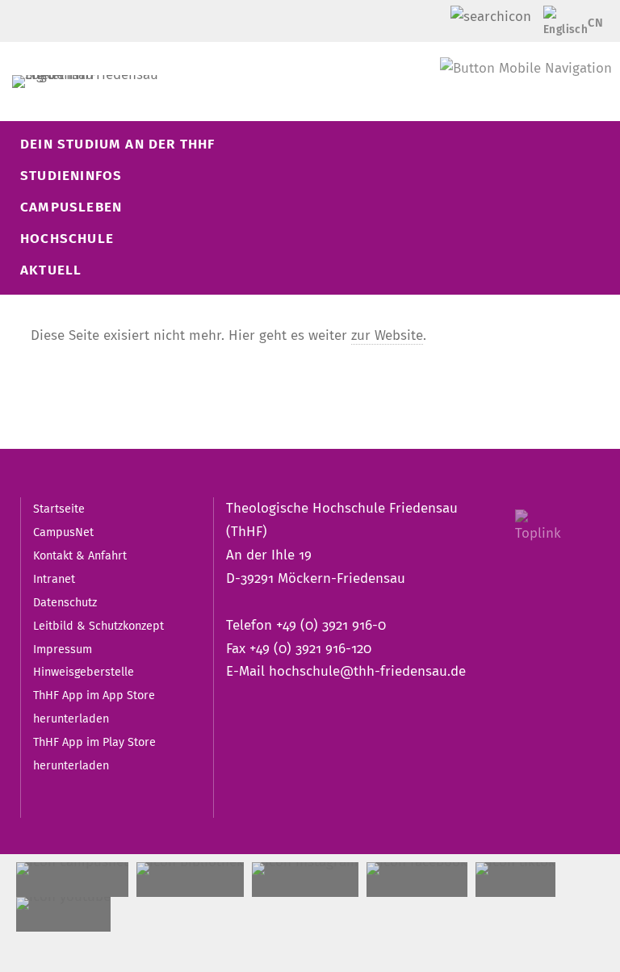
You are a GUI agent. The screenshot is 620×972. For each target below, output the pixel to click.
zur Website (387, 335)
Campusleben (71, 207)
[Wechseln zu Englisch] (560, 24)
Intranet (54, 579)
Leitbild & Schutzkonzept (98, 625)
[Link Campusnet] (72, 879)
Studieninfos (71, 175)
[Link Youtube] (63, 914)
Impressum (62, 649)
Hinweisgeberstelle (83, 671)
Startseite (59, 508)
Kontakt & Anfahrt (80, 555)
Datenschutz (65, 602)
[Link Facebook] (417, 879)
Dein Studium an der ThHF (118, 144)
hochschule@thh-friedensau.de (367, 671)
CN (596, 22)
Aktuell (51, 270)
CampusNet (63, 532)
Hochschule (67, 238)
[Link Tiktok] (515, 879)
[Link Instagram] (305, 879)
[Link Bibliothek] (190, 879)
